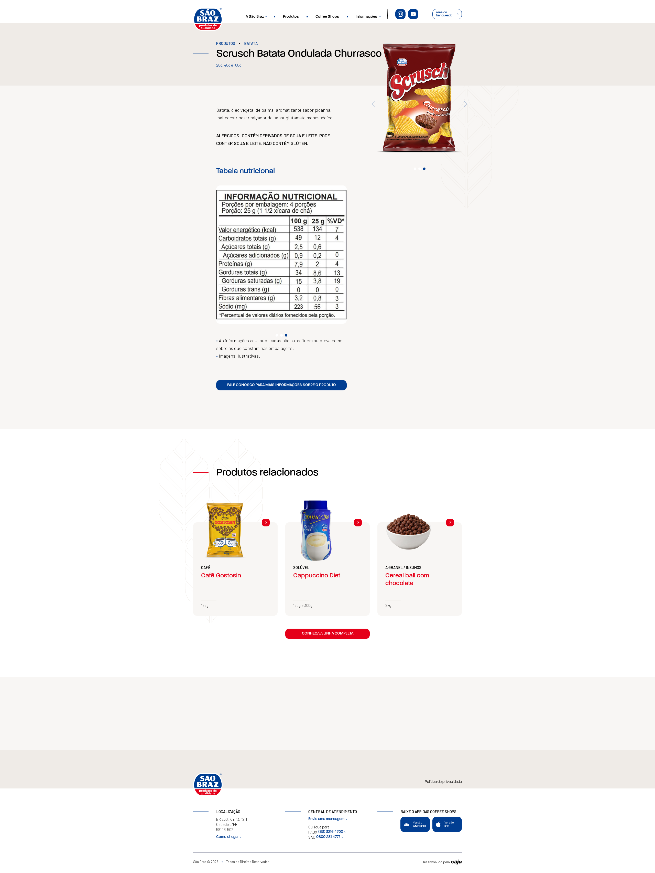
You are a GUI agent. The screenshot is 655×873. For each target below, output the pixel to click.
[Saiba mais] (266, 522)
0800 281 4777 (328, 837)
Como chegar (227, 837)
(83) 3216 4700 (330, 832)
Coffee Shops (327, 17)
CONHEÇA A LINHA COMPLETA (327, 634)
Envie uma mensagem (326, 819)
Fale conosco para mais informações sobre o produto (281, 385)
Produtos (291, 17)
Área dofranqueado (444, 14)
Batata (251, 43)
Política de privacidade (443, 782)
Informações (366, 17)
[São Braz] (208, 19)
